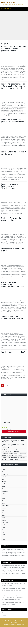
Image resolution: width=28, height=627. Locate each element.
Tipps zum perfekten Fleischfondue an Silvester (12, 317)
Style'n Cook (5, 522)
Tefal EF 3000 (6, 422)
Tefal (3, 527)
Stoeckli (4, 520)
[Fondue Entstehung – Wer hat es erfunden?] (14, 161)
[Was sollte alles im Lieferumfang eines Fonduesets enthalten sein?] (14, 294)
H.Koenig (4, 481)
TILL (3, 532)
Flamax (4, 476)
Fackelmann (5, 474)
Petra (3, 498)
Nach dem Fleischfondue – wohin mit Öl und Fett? (12, 219)
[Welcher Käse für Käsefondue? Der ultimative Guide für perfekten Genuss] (14, 58)
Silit (3, 510)
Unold (3, 534)
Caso (3, 469)
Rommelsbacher (6, 501)
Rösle (3, 503)
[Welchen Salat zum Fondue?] (14, 359)
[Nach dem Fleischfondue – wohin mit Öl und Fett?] (14, 227)
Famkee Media (14, 622)
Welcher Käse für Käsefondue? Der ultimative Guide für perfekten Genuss (14, 48)
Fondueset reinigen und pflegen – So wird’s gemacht (12, 120)
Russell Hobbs (5, 505)
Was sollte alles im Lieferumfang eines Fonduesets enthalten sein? (12, 284)
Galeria (4, 479)
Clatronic (4, 472)
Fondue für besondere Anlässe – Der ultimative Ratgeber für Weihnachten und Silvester (14, 86)
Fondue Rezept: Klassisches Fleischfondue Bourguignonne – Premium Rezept (12, 450)
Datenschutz (5, 612)
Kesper (4, 488)
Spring (3, 513)
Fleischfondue (6, 9)
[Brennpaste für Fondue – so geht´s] (14, 258)
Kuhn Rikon (5, 491)
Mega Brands (5, 496)
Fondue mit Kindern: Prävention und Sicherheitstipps (9, 186)
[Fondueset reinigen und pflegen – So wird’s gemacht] (14, 129)
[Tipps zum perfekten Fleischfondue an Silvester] (14, 326)
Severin (4, 508)
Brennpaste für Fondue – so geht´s (12, 249)
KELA (3, 486)
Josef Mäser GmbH (7, 484)
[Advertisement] (14, 25)
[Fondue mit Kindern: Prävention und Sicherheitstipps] (14, 195)
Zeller (3, 539)
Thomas (4, 529)
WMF (3, 537)
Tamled (4, 525)
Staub (3, 515)
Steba (3, 517)
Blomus (4, 467)
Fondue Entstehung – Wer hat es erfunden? (13, 153)
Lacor (3, 493)
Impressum (4, 615)
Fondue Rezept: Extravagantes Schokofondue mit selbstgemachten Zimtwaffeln (13, 458)
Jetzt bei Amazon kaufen (14, 431)
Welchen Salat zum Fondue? (13, 352)
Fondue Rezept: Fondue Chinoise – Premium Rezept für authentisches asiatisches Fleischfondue (13, 445)
